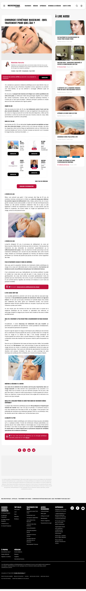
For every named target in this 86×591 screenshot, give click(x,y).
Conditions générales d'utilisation (20, 578)
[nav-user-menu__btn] (81, 6)
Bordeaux (16, 519)
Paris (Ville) (17, 509)
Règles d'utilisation (18, 576)
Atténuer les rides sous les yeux (67, 113)
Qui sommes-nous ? (5, 552)
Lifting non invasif (45, 516)
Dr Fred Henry (43, 142)
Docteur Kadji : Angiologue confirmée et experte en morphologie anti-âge (69, 63)
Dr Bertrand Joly (22, 143)
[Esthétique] (14, 6)
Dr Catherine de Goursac (63, 164)
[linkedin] (29, 450)
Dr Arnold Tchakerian (6, 526)
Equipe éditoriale (5, 554)
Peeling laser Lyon (31, 515)
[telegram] (33, 450)
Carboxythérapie (45, 511)
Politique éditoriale (6, 578)
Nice (15, 514)
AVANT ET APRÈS (67, 6)
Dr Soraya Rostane (5, 513)
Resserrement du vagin (46, 523)
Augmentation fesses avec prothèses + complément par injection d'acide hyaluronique (60, 530)
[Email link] (83, 508)
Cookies (26, 576)
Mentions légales (45, 576)
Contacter (45, 77)
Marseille (16, 516)
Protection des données (7, 576)
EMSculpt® (43, 513)
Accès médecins (18, 552)
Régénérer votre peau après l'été (67, 137)
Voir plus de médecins (41, 181)
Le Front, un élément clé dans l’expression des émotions (66, 161)
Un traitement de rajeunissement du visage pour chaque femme (68, 38)
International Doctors (19, 559)
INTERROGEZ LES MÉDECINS (54, 6)
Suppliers (16, 556)
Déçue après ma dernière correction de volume (60, 541)
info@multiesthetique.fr (19, 573)
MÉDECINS (35, 6)
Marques (16, 554)
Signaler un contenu (6, 556)
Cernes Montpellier (31, 528)
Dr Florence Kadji (61, 66)
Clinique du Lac (5, 523)
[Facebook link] (77, 509)
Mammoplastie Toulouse (32, 544)
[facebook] (19, 450)
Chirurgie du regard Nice (32, 517)
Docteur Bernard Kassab (43, 162)
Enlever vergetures (45, 520)
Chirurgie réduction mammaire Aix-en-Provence (31, 540)
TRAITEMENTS (28, 6)
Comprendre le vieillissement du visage (28, 287)
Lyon (15, 511)
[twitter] (24, 450)
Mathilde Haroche (17, 62)
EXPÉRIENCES (43, 6)
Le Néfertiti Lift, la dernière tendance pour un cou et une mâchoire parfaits (69, 88)
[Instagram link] (72, 509)
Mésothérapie (44, 518)
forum (27, 437)
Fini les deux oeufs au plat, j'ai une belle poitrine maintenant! (60, 522)
